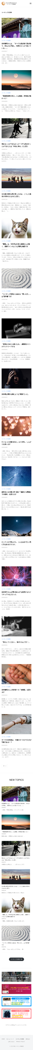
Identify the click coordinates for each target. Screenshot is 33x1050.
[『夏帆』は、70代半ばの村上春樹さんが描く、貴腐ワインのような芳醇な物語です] (16, 905)
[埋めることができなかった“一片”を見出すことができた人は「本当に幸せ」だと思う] (16, 848)
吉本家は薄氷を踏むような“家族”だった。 (15, 394)
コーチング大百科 (6, 40)
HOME (3, 1039)
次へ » (4, 765)
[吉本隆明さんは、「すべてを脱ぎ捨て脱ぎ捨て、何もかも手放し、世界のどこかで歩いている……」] (16, 793)
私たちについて (10, 1039)
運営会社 (28, 1039)
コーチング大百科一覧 (16, 959)
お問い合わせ (11, 1041)
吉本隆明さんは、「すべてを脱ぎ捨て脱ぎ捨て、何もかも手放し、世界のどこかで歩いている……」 (16, 46)
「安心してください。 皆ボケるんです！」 (16, 642)
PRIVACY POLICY (20, 1041)
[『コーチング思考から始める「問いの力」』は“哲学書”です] (16, 933)
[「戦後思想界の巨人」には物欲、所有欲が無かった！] (16, 822)
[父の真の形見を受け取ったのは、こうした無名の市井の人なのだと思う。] (16, 876)
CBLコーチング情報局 (18, 1046)
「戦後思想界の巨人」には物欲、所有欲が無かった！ (15, 831)
